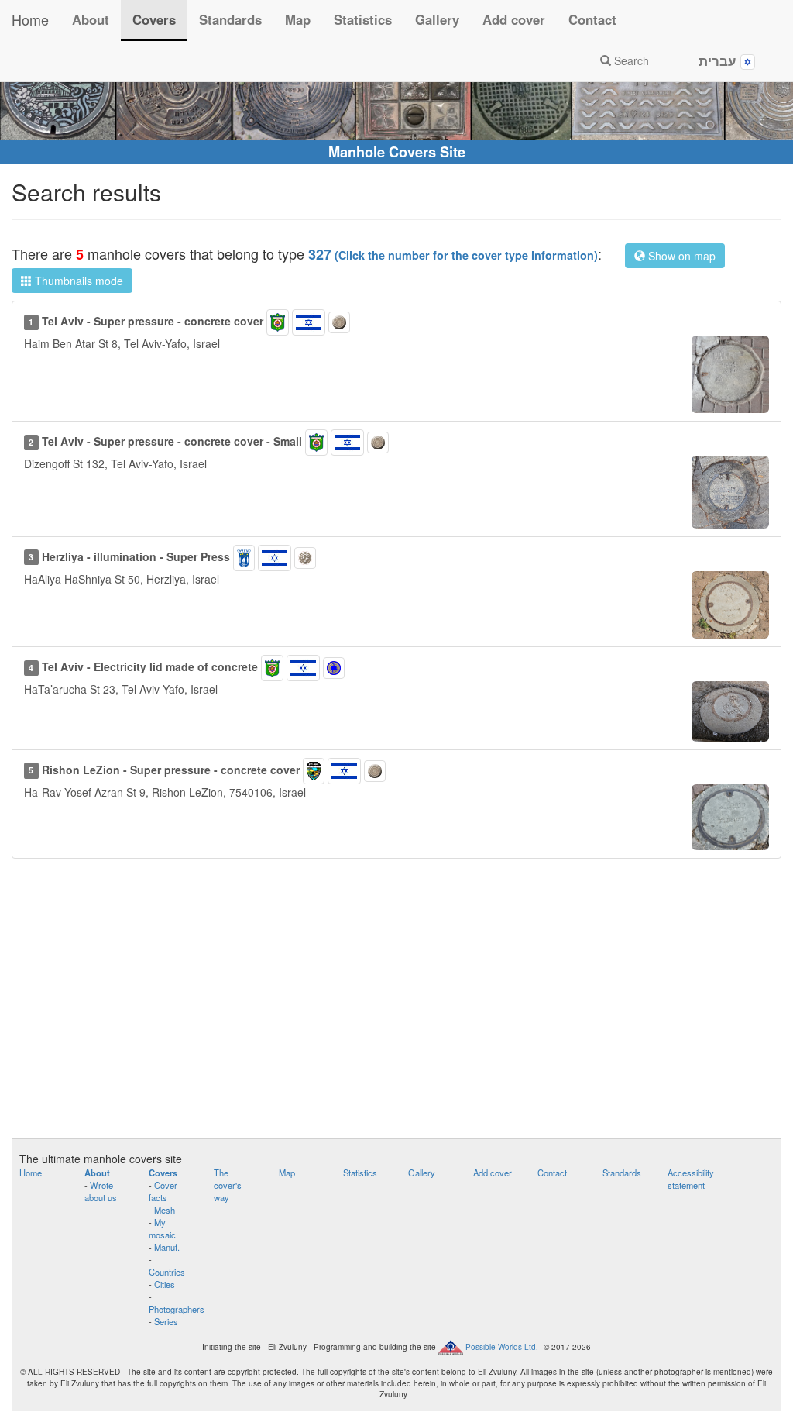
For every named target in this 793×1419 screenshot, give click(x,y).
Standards (230, 19)
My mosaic (162, 1228)
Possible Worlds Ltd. (501, 1347)
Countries (167, 1272)
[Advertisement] (396, 1005)
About (90, 19)
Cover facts (163, 1191)
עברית (719, 60)
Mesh (164, 1210)
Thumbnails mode (77, 280)
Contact (592, 19)
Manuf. (167, 1247)
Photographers (176, 1309)
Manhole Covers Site (396, 152)
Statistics (363, 19)
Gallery (437, 19)
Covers (154, 19)
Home (30, 19)
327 (453, 254)
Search (630, 60)
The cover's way (228, 1185)
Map (298, 19)
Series (166, 1321)
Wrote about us (100, 1191)
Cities (164, 1284)
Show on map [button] (680, 255)
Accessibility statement (691, 1178)
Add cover (513, 19)
